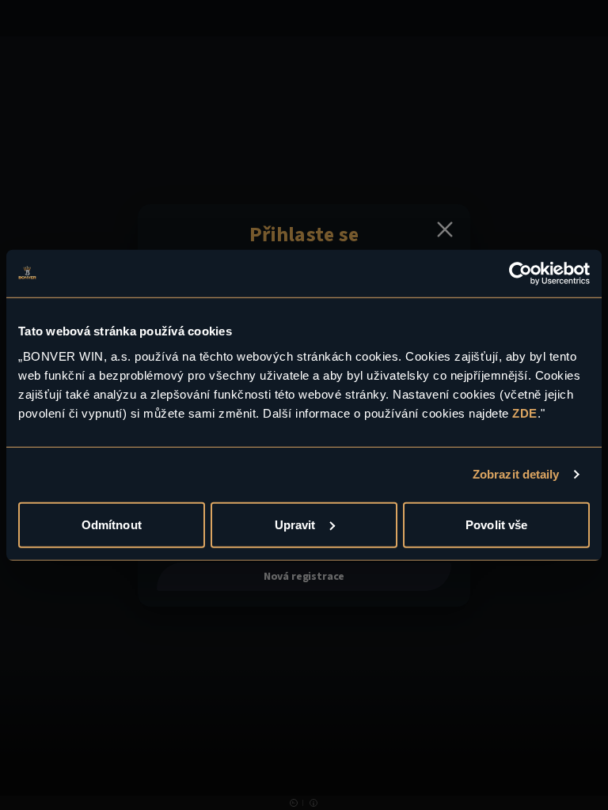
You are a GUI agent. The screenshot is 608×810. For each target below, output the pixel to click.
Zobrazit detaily (516, 474)
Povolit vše (496, 524)
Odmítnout (112, 524)
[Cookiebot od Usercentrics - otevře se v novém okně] (520, 274)
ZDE (525, 412)
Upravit (295, 524)
